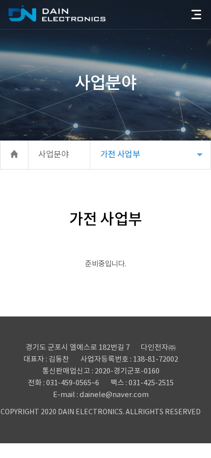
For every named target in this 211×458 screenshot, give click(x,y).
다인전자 (57, 13)
